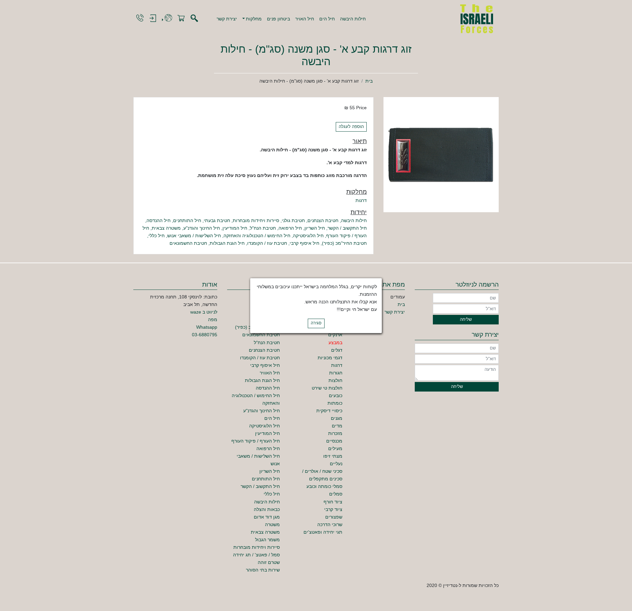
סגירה (316, 323)
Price (361, 107)
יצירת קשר (227, 18)
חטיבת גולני (293, 220)
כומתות (335, 403)
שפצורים (333, 517)
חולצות (335, 380)
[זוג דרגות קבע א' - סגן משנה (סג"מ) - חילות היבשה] (441, 154)
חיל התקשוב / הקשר (347, 228)
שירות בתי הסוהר (263, 570)
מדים (337, 425)
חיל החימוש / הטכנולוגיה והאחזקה (257, 235)
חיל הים (327, 18)
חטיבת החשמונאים (188, 243)
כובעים (335, 395)
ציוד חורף (333, 501)
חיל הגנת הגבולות (227, 243)
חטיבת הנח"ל (263, 228)
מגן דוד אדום (267, 517)
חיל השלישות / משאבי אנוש (194, 235)
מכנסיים (334, 441)
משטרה (272, 524)
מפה (212, 319)
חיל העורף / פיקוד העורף (255, 441)
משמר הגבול (267, 539)
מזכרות (335, 433)
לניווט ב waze (203, 312)
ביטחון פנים (278, 18)
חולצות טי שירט (327, 388)
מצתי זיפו (332, 456)
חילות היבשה (353, 18)
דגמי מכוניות (330, 357)
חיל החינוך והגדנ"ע (201, 228)
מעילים (335, 448)
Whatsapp (206, 327)
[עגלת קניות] (181, 19)
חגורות (335, 372)
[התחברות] (152, 19)
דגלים (336, 350)
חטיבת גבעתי (217, 220)
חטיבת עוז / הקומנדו (267, 243)
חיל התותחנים (187, 220)
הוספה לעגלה (351, 126)
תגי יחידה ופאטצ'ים (322, 532)
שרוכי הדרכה (329, 524)
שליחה (466, 319)
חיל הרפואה (290, 228)
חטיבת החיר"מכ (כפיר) (344, 243)
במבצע (335, 342)
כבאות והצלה (267, 509)
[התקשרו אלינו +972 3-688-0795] (140, 18)
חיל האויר (304, 18)
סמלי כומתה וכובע (324, 486)
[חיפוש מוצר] (194, 19)
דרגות (361, 200)
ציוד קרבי (333, 509)
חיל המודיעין (235, 228)
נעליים (336, 463)
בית (369, 81)
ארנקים (335, 334)
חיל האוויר (270, 372)
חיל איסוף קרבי (304, 243)
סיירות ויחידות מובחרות (256, 220)
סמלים (335, 493)
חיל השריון (314, 228)
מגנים (336, 418)
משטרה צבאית (166, 228)
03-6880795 (204, 334)
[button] (252, 19)
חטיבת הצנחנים (322, 220)
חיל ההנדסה (158, 220)
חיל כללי (156, 235)
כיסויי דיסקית (329, 410)
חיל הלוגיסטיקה (308, 235)
